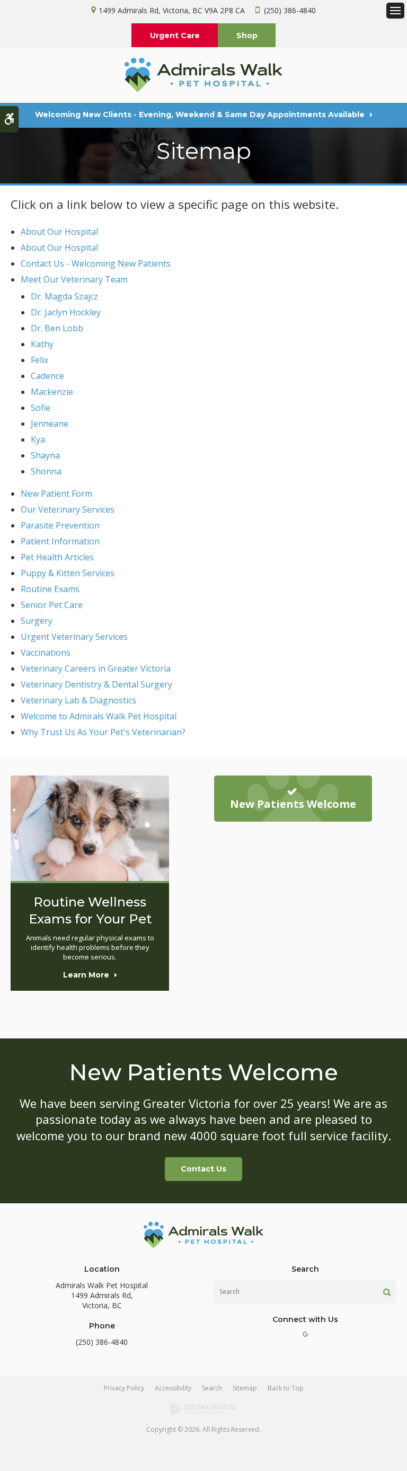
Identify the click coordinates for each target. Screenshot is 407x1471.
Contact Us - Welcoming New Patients (96, 263)
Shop (247, 35)
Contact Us (203, 1169)
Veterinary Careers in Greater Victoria (96, 668)
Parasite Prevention (60, 525)
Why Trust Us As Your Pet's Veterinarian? (103, 732)
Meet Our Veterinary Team (74, 279)
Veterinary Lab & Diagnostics (78, 700)
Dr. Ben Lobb (57, 328)
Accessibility (173, 1388)
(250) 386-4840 (290, 10)
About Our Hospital (59, 231)
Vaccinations (45, 652)
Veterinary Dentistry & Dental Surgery (96, 684)
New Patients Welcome (293, 804)
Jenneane (49, 423)
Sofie (40, 407)
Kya (38, 439)
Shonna (46, 471)
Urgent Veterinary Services (74, 636)
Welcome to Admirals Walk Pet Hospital (98, 716)
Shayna (45, 455)
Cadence (47, 376)
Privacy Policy (124, 1388)
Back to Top (286, 1388)
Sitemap (245, 1388)
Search (212, 1388)
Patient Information (60, 541)
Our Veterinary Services (67, 509)
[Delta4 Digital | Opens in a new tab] (203, 1409)
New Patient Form (56, 493)
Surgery (36, 621)
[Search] (387, 1292)
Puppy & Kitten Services (67, 573)
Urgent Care (175, 35)
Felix (39, 360)
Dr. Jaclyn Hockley (66, 312)
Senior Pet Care (52, 605)
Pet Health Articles (57, 557)
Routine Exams (50, 589)
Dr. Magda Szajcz (64, 296)
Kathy (42, 344)
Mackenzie (52, 392)
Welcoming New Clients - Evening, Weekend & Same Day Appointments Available (200, 114)
